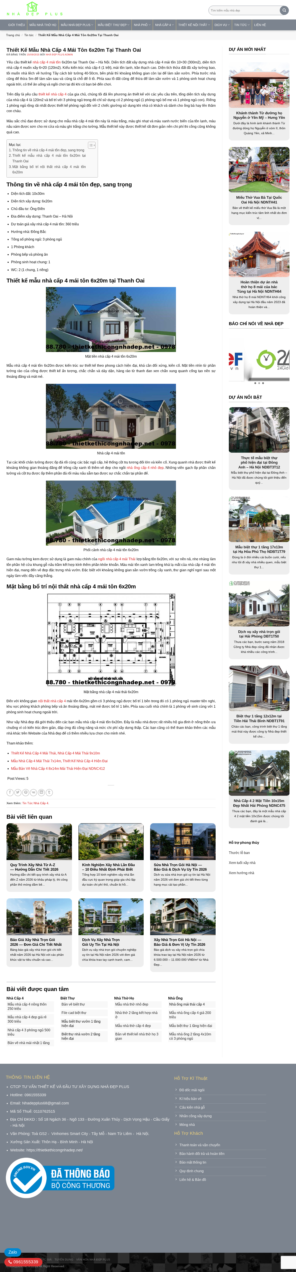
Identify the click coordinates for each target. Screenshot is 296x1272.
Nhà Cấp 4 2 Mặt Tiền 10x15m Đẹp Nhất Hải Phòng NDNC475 (259, 803)
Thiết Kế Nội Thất (192, 25)
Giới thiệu (16, 25)
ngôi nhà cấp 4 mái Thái (116, 559)
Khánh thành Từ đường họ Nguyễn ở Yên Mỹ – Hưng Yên (259, 115)
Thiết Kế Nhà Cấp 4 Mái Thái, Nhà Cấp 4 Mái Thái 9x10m (55, 753)
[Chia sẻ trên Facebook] (10, 792)
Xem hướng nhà (241, 873)
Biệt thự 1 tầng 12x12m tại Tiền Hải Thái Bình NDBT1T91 (259, 718)
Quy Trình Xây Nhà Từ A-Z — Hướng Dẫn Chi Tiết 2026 (34, 867)
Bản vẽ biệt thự (73, 1004)
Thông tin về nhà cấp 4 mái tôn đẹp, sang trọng (48, 150)
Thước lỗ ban (239, 852)
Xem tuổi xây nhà (242, 862)
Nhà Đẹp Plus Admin (59, 54)
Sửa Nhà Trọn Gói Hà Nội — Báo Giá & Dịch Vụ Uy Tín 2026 (180, 867)
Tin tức (29, 35)
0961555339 (25, 1261)
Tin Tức (240, 25)
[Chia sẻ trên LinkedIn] (41, 792)
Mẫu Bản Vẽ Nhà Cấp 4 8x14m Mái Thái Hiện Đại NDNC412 (58, 768)
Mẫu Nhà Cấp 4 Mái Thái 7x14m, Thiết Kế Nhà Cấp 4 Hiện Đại (59, 761)
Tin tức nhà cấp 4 (35, 803)
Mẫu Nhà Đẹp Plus (75, 25)
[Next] (277, 360)
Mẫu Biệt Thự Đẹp (112, 25)
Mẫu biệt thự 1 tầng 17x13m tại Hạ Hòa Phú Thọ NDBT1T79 (259, 549)
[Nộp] (284, 10)
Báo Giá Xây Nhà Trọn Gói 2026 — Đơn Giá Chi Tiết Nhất (36, 942)
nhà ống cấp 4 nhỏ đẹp (145, 468)
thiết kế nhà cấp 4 (53, 94)
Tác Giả (46, 1259)
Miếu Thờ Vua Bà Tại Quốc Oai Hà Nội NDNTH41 (259, 199)
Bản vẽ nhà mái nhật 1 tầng (29, 1043)
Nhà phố (141, 25)
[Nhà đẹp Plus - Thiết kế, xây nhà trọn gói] (63, 9)
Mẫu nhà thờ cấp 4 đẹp (133, 1026)
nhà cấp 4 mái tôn (47, 62)
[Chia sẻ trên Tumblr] (49, 792)
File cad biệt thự (74, 1013)
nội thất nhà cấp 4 (52, 701)
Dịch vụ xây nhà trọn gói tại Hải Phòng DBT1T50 (259, 634)
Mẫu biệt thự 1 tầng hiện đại (190, 1026)
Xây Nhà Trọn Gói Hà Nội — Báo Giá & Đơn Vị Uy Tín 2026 (179, 942)
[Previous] (240, 360)
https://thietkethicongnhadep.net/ (54, 1150)
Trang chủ (13, 35)
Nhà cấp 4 (163, 25)
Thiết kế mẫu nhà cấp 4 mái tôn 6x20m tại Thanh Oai (49, 158)
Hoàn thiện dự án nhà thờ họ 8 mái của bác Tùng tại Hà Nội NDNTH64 (259, 287)
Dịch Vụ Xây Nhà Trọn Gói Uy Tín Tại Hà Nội (101, 942)
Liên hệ (260, 25)
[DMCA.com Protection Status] (38, 1227)
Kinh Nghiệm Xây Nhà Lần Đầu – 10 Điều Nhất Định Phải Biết (108, 867)
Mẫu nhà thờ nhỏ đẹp (131, 1004)
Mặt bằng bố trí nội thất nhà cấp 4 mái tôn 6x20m (49, 169)
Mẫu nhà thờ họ (42, 25)
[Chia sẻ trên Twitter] (17, 792)
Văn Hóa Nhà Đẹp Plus (93, 1259)
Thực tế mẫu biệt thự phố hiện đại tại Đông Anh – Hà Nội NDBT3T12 (259, 462)
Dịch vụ (221, 25)
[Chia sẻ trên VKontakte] (33, 792)
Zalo (12, 1252)
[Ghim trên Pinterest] (25, 792)
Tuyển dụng (64, 1259)
